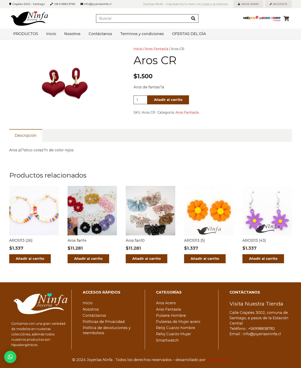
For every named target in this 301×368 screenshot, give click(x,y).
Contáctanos (94, 315)
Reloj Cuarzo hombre (175, 328)
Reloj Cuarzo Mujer (173, 334)
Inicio (138, 49)
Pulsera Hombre (171, 315)
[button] (109, 53)
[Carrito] (286, 18)
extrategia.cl (218, 360)
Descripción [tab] (26, 135)
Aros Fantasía (156, 49)
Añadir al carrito (168, 100)
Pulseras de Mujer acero (178, 321)
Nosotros (91, 309)
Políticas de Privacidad (104, 321)
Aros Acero (166, 303)
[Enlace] (29, 18)
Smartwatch (167, 340)
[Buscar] (193, 18)
